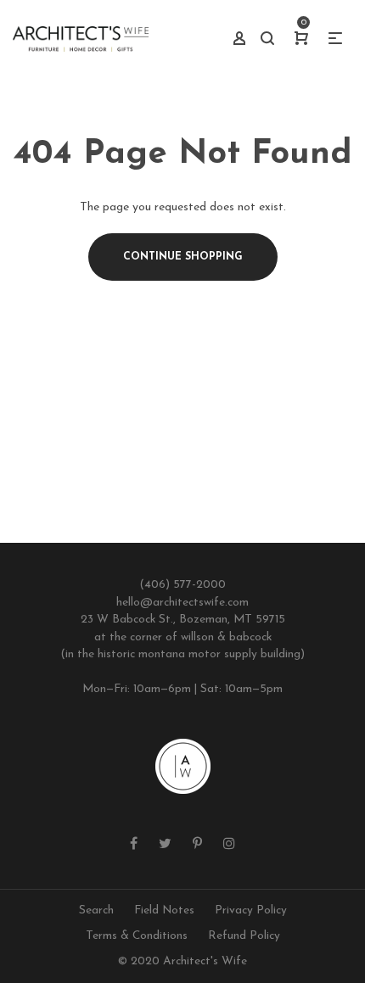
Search (96, 910)
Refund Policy (244, 935)
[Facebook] (134, 845)
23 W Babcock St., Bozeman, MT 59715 (183, 619)
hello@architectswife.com (182, 602)
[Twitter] (165, 845)
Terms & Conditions (137, 935)
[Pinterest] (197, 845)
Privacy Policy (251, 910)
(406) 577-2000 (182, 584)
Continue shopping (183, 257)
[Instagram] (229, 845)
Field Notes (164, 910)
